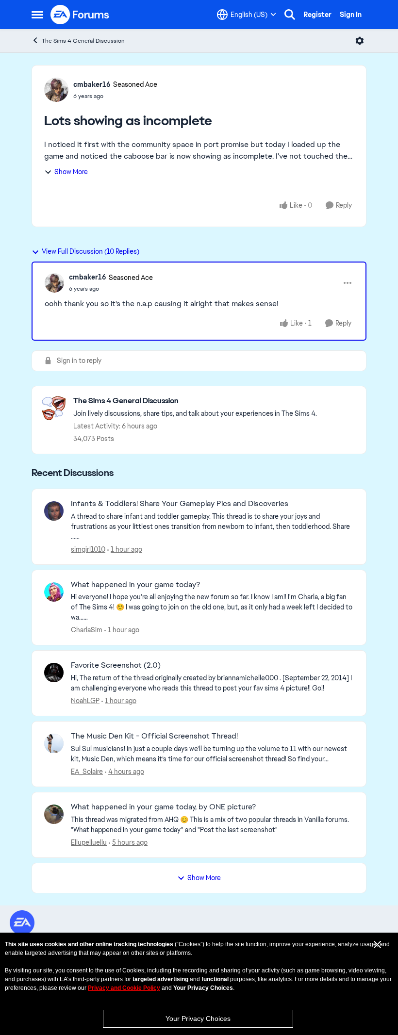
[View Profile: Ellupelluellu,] (54, 814)
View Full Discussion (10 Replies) (90, 251)
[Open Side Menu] (37, 14)
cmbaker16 (92, 84)
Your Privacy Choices (198, 1018)
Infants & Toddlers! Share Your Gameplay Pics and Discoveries (179, 504)
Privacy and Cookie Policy (124, 988)
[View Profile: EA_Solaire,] (54, 743)
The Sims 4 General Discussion (83, 41)
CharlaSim (86, 629)
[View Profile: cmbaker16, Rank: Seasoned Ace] (56, 90)
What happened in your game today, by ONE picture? (163, 807)
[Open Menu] (359, 41)
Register (317, 14)
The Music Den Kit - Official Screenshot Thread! (154, 736)
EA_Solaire (87, 771)
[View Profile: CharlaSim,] (54, 592)
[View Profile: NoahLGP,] (54, 672)
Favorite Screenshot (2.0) (116, 665)
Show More (71, 171)
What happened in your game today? (135, 585)
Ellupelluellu (89, 842)
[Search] (290, 14)
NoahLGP (85, 700)
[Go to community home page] (80, 14)
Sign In (351, 14)
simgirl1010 (88, 549)
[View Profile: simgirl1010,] (54, 511)
